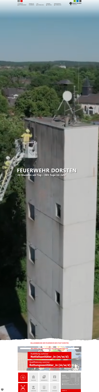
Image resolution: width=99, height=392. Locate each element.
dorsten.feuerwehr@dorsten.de (68, 384)
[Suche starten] (21, 1)
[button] (19, 1)
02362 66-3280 (66, 383)
